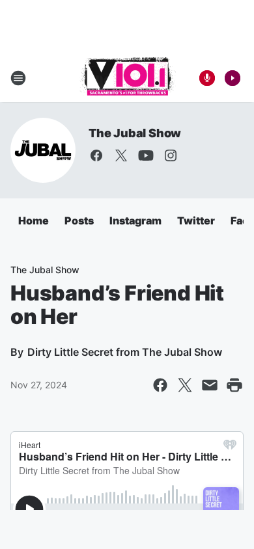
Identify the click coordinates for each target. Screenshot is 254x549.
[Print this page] (234, 385)
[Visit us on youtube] (146, 155)
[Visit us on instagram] (170, 155)
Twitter (196, 220)
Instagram (135, 220)
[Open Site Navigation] (18, 78)
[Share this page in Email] (210, 385)
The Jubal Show (135, 133)
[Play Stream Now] (232, 78)
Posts (79, 220)
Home (33, 220)
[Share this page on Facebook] (160, 385)
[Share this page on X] (185, 385)
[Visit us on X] (121, 155)
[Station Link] (127, 78)
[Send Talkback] (207, 78)
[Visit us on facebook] (96, 155)
